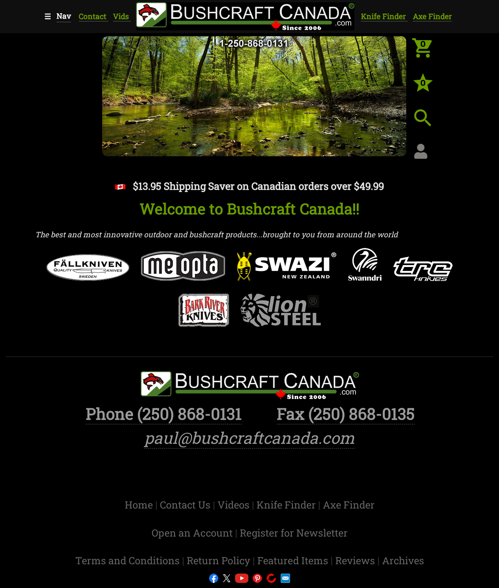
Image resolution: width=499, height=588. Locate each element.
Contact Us (186, 504)
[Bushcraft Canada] (245, 15)
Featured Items (294, 560)
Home (140, 504)
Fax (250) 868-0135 (346, 413)
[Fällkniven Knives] (87, 272)
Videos (235, 504)
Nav (64, 16)
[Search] (428, 123)
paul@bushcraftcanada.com (249, 437)
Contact (93, 16)
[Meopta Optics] (183, 271)
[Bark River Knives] (203, 315)
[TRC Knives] (423, 273)
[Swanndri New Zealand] (365, 269)
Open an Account (192, 532)
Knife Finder (384, 16)
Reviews (356, 560)
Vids (122, 16)
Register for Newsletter (294, 532)
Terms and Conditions (128, 560)
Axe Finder (432, 16)
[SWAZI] (287, 271)
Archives (403, 560)
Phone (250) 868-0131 (164, 413)
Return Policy (220, 560)
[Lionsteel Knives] (281, 315)
